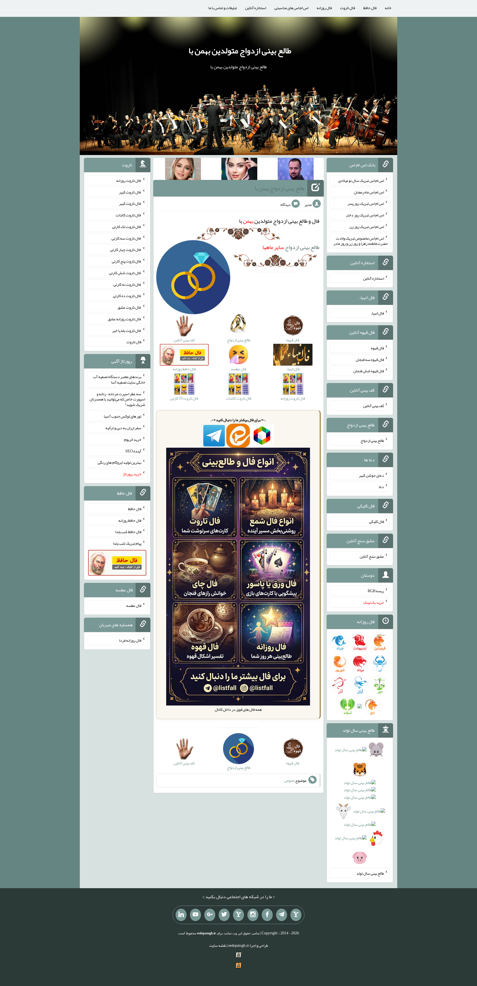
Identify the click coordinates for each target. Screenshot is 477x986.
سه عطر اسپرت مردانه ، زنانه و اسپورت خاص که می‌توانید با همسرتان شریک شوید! (117, 399)
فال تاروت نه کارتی (127, 284)
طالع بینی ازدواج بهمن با (279, 188)
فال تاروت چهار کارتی (125, 249)
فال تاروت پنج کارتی (126, 261)
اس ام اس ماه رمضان (369, 192)
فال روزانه (324, 8)
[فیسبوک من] (267, 915)
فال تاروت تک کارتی (126, 226)
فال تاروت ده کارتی (127, 296)
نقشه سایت (217, 945)
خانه (388, 8)
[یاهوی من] (295, 915)
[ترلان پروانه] (239, 170)
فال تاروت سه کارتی (126, 238)
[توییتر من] (224, 915)
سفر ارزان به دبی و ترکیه (123, 428)
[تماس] (238, 915)
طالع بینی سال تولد (370, 873)
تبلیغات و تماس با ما (222, 8)
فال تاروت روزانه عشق (124, 319)
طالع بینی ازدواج (291, 247)
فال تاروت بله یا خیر (126, 330)
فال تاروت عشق (129, 307)
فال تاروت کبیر (130, 192)
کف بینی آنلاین (373, 406)
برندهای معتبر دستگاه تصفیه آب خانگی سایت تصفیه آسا (119, 379)
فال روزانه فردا (130, 640)
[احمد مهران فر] (296, 170)
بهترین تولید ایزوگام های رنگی (119, 462)
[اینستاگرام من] (252, 915)
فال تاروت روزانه (128, 180)
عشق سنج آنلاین (372, 556)
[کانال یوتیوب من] (195, 915)
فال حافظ (370, 8)
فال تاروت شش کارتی (125, 273)
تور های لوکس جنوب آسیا (122, 416)
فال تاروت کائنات (128, 215)
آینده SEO (133, 451)
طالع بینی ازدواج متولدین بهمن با (240, 50)
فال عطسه (133, 605)
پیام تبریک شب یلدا (127, 543)
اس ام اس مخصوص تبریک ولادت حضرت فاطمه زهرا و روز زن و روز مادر (360, 240)
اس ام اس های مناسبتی (291, 8)
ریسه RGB (376, 591)
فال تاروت (347, 8)
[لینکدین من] (181, 915)
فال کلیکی (376, 521)
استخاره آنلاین (255, 8)
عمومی (289, 781)
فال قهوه (377, 348)
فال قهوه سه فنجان (370, 359)
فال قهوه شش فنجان (368, 371)
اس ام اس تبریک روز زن (366, 226)
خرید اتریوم (132, 439)
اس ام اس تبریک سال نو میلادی (361, 180)
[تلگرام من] (281, 915)
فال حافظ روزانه (129, 520)
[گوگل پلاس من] (209, 915)
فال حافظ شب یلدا (128, 532)
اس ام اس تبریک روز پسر (366, 203)
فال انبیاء (377, 313)
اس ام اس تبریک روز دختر (365, 215)
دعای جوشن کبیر (371, 475)
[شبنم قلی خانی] (183, 170)
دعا (381, 487)
